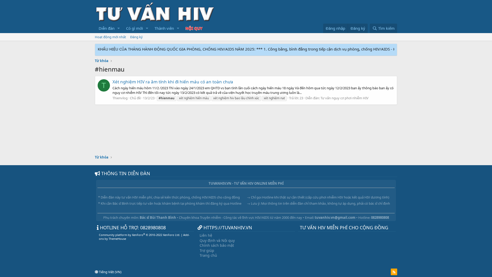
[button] (118, 28)
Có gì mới (134, 28)
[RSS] (394, 272)
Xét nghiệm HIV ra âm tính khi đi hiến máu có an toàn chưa (172, 82)
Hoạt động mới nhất (110, 37)
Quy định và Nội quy (217, 240)
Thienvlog (120, 98)
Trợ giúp (207, 250)
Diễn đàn (107, 28)
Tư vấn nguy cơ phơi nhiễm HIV (344, 98)
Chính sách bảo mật (217, 245)
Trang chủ (208, 255)
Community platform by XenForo (139, 235)
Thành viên (164, 28)
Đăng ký (136, 37)
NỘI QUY (194, 28)
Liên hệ (206, 235)
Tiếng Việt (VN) (109, 272)
